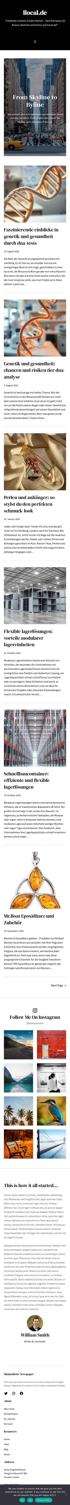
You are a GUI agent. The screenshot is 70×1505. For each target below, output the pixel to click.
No (30, 1500)
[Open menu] (35, 42)
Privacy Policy (43, 1500)
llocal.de (35, 12)
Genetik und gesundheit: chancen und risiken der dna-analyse (34, 370)
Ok (22, 1500)
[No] (66, 1494)
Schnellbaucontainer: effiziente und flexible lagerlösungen (27, 780)
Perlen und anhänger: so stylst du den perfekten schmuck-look (29, 504)
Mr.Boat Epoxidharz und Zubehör (29, 919)
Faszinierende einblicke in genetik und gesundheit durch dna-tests (31, 236)
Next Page (58, 985)
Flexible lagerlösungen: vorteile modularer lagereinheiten (28, 638)
